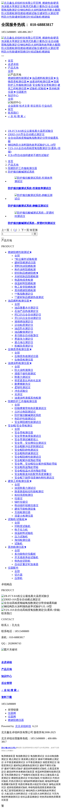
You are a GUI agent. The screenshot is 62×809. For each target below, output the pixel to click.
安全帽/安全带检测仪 (44, 85)
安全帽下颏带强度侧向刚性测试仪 (34, 477)
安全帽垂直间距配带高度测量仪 (33, 474)
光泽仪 (18, 394)
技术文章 (24, 105)
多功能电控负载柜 (25, 553)
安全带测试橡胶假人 (26, 439)
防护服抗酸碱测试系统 (21, 171)
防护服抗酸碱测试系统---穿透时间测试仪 (31, 223)
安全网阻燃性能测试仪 (28, 422)
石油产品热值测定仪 (26, 311)
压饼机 (18, 578)
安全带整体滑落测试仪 (28, 436)
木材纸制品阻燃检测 (26, 276)
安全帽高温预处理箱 (26, 467)
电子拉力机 (21, 529)
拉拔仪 (18, 498)
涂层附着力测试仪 (25, 488)
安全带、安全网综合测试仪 (30, 442)
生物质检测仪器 (24, 359)
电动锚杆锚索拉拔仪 (26, 505)
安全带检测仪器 (24, 432)
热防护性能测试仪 (25, 418)
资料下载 (6, 697)
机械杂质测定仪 (24, 345)
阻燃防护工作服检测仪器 (22, 168)
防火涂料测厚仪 (24, 370)
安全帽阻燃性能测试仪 (28, 456)
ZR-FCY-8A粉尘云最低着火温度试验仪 (30, 130)
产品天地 (13, 67)
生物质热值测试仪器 (26, 356)
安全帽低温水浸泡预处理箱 (30, 470)
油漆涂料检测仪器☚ (41, 81)
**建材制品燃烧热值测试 (29, 297)
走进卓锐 (13, 64)
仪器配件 (21, 92)
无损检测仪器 (22, 512)
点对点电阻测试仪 (25, 411)
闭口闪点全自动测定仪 (28, 314)
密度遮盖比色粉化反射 (28, 380)
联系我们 (13, 112)
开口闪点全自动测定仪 (28, 318)
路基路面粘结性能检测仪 (29, 491)
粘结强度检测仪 (24, 495)
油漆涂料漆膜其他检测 (28, 397)
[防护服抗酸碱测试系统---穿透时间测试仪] (34, 216)
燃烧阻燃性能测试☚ (19, 78)
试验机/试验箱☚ (38, 88)
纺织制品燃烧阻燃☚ (26, 273)
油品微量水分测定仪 (26, 307)
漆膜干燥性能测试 (25, 373)
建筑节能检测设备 (25, 508)
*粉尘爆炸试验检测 (26, 259)
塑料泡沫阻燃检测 (25, 266)
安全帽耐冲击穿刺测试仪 (29, 446)
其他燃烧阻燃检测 (25, 290)
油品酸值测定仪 (24, 332)
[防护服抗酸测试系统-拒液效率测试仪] (34, 181)
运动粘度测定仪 (24, 325)
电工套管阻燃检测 (25, 286)
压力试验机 (21, 536)
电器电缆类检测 (24, 279)
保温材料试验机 (24, 533)
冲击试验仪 (21, 390)
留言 (10, 109)
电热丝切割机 (22, 560)
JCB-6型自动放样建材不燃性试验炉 (28, 155)
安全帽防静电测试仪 (26, 449)
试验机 (18, 543)
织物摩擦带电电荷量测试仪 (30, 408)
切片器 (18, 574)
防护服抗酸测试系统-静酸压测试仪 (28, 205)
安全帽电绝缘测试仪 (26, 453)
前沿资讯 (35, 105)
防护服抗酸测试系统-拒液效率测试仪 (29, 188)
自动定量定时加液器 (26, 564)
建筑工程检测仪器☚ (19, 481)
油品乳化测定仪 (24, 328)
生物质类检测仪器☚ (19, 349)
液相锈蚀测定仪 (24, 321)
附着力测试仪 (22, 377)
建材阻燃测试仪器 (25, 262)
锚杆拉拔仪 (21, 501)
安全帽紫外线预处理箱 (28, 460)
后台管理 (6, 683)
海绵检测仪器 (22, 540)
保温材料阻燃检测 (25, 283)
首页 (10, 60)
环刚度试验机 (22, 526)
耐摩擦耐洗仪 (22, 384)
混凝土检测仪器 (24, 515)
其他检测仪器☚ (17, 547)
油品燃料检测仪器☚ (44, 78)
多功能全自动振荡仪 (26, 335)
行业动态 (47, 105)
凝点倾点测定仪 (24, 342)
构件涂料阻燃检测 (25, 269)
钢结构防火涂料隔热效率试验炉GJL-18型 (32, 144)
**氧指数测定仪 (24, 293)
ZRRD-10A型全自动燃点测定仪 (26, 134)
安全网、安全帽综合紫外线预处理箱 (36, 463)
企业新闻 (13, 105)
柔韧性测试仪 (22, 387)
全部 (10, 71)
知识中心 (13, 95)
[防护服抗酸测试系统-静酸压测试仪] (34, 198)
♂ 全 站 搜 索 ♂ (17, 116)
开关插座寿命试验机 (26, 557)
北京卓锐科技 (23, 726)
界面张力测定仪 (24, 338)
